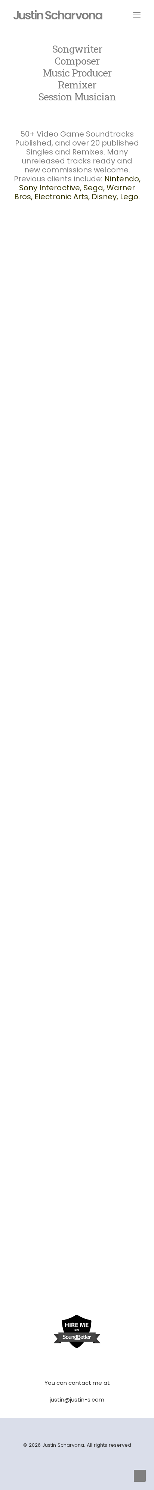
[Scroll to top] (140, 1475)
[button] (77, 291)
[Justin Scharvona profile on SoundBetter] (77, 1347)
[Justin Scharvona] (57, 14)
